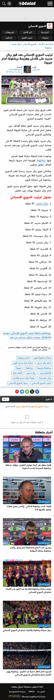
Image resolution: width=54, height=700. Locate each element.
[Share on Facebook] (37, 391)
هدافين (9, 37)
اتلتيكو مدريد (45, 373)
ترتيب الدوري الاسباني (41, 383)
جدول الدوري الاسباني (18, 383)
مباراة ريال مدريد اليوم (23, 363)
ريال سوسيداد (45, 378)
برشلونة (41, 160)
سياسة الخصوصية (17, 691)
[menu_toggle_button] (50, 3)
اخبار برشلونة (24, 357)
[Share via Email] (17, 391)
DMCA (32, 691)
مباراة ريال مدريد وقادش (23, 378)
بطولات (14, 686)
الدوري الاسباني (44, 460)
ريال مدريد (42, 203)
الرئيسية (45, 32)
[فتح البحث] (3, 3)
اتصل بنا (41, 691)
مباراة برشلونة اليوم (42, 357)
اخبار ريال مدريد (44, 363)
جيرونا (18, 368)
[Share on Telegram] (22, 391)
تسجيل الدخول (37, 406)
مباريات (45, 37)
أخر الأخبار (27, 32)
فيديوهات (9, 32)
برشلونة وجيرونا (44, 368)
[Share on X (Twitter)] (32, 391)
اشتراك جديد (22, 406)
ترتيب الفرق (27, 37)
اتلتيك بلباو (17, 373)
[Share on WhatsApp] (27, 391)
